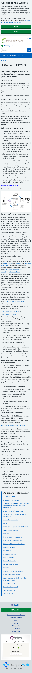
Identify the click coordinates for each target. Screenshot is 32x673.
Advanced (18, 263)
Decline (16, 31)
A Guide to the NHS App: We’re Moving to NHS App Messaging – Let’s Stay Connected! (16, 505)
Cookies (16, 623)
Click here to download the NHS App (13, 425)
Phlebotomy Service (9, 554)
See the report (15, 654)
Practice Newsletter (9, 557)
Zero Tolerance (8, 594)
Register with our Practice (11, 564)
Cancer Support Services (10, 520)
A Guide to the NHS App (11, 500)
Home (3, 55)
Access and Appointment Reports (13, 511)
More (20, 56)
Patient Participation (9, 561)
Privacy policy (16, 626)
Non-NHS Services (9, 547)
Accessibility (17, 610)
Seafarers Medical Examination (13, 571)
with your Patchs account (11, 311)
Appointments (11, 55)
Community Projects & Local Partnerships (16, 527)
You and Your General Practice (16, 615)
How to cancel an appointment (13, 537)
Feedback (6, 533)
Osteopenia (7, 551)
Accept (16, 26)
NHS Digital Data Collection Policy (14, 544)
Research (6, 568)
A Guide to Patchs (9, 497)
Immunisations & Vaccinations (12, 540)
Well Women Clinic (9, 590)
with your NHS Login (9, 314)
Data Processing (16, 628)
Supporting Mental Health (11, 574)
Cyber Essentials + (14, 272)
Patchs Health (7, 263)
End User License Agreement (15, 301)
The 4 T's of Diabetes (9, 583)
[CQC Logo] (16, 639)
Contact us (16, 620)
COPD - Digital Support (10, 530)
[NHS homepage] (13, 40)
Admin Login (16, 631)
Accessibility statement (16, 617)
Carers (5, 523)
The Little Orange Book (10, 587)
